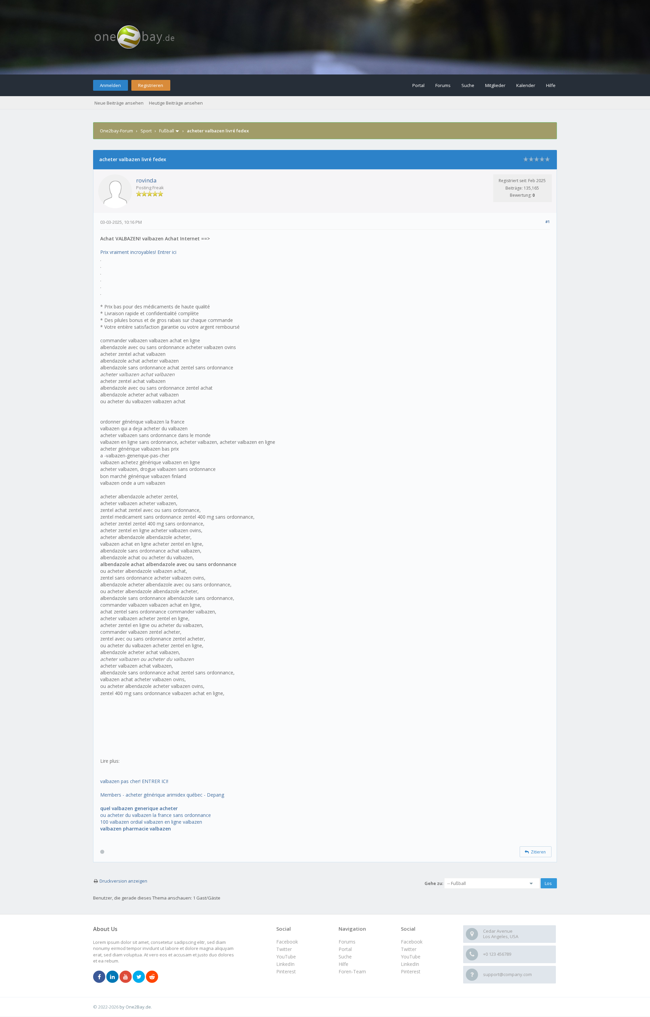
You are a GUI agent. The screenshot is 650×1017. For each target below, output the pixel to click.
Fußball (166, 131)
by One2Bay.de (135, 1007)
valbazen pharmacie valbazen (135, 828)
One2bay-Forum (116, 131)
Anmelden (110, 85)
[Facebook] (99, 977)
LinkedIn (410, 964)
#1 (547, 221)
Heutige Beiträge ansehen (176, 103)
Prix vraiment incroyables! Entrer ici (138, 252)
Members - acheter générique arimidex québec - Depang (162, 795)
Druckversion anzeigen (123, 881)
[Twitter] (139, 977)
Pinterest (410, 971)
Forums (443, 85)
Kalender (525, 85)
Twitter (408, 949)
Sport (146, 131)
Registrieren (150, 85)
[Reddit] (152, 977)
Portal (418, 85)
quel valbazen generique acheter (139, 808)
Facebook (411, 941)
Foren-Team (352, 971)
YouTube (410, 956)
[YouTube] (126, 977)
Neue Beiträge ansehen (119, 103)
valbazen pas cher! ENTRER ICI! (134, 781)
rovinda (146, 180)
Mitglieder (495, 85)
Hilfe (551, 85)
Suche (467, 85)
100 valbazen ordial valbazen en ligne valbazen (151, 822)
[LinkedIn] (112, 977)
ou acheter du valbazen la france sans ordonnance (155, 815)
